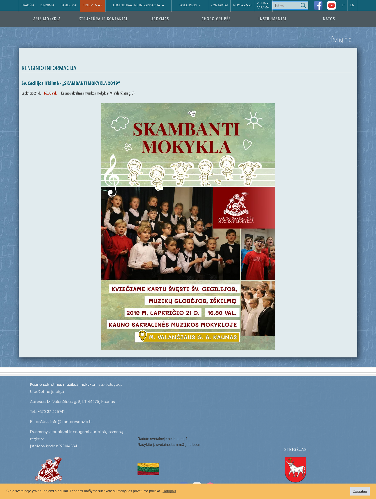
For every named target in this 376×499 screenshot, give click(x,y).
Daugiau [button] (169, 491)
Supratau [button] (360, 491)
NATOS (329, 19)
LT (343, 5)
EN (352, 5)
